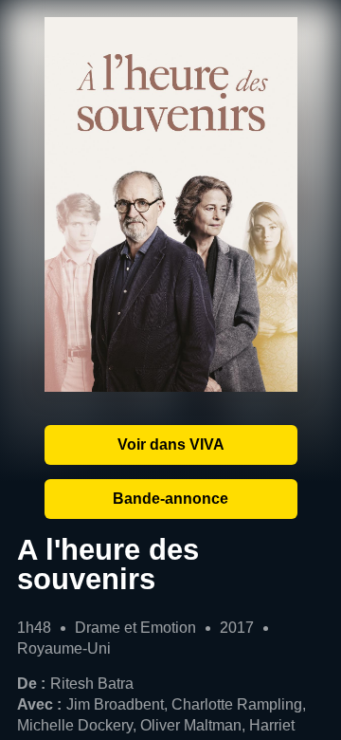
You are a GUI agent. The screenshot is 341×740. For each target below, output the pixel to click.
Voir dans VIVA (170, 444)
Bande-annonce (170, 498)
